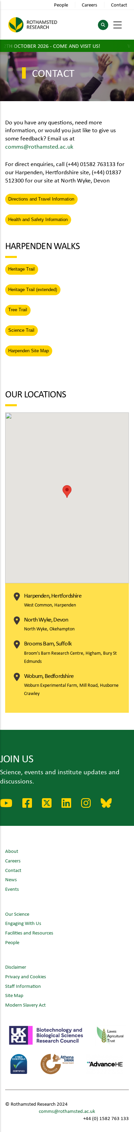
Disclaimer (15, 967)
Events (12, 889)
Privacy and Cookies (25, 976)
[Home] (32, 25)
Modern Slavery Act (25, 1005)
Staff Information (23, 986)
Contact (119, 5)
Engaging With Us (23, 923)
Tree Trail (17, 309)
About (11, 851)
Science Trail (21, 330)
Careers (89, 5)
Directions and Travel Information (41, 199)
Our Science (17, 914)
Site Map (14, 995)
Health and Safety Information (38, 219)
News (11, 879)
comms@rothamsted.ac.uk (39, 146)
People (61, 5)
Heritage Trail (21, 269)
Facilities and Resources (29, 933)
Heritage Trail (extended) (32, 289)
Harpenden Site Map (28, 350)
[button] (67, 491)
